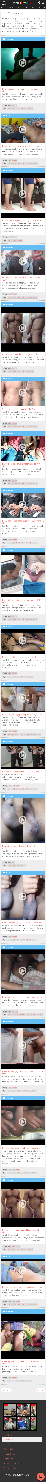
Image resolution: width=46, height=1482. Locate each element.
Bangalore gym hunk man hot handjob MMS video (21, 1231)
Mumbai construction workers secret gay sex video (21, 278)
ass (15, 240)
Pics (32, 7)
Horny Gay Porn (18, 1091)
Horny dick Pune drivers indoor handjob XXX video (21, 465)
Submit (6, 1444)
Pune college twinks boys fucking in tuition (20, 772)
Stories (11, 7)
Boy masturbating (32, 163)
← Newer (6, 1390)
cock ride (16, 108)
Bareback (14, 1378)
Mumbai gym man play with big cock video (20, 354)
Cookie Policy (9, 1459)
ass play (20, 240)
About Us (8, 1435)
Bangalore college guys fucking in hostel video (22, 220)
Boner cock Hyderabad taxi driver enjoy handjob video (23, 522)
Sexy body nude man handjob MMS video (20, 409)
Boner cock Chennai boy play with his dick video (22, 657)
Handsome (30, 371)
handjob (9, 108)
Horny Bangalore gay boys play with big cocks (22, 714)
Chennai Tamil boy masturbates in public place (22, 1148)
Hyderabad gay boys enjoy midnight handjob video (21, 90)
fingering (16, 865)
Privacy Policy (9, 1454)
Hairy (13, 862)
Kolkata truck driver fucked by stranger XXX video (21, 601)
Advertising (8, 1449)
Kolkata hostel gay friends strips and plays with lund (22, 1072)
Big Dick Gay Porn (19, 543)
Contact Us (8, 1440)
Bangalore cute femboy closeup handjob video (22, 1287)
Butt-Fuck (15, 1011)
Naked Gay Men (37, 1014)
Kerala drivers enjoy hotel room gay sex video (22, 997)
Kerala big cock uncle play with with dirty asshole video (19, 847)
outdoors (10, 1381)
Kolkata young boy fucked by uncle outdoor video (20, 1362)
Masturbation (16, 786)
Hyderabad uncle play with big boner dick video (22, 922)
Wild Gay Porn (31, 940)
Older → (40, 1390)
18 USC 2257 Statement (13, 1463)
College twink (36, 734)
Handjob (14, 105)
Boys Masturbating (26, 108)
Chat (25, 7)
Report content (10, 1468)
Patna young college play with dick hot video (21, 146)
